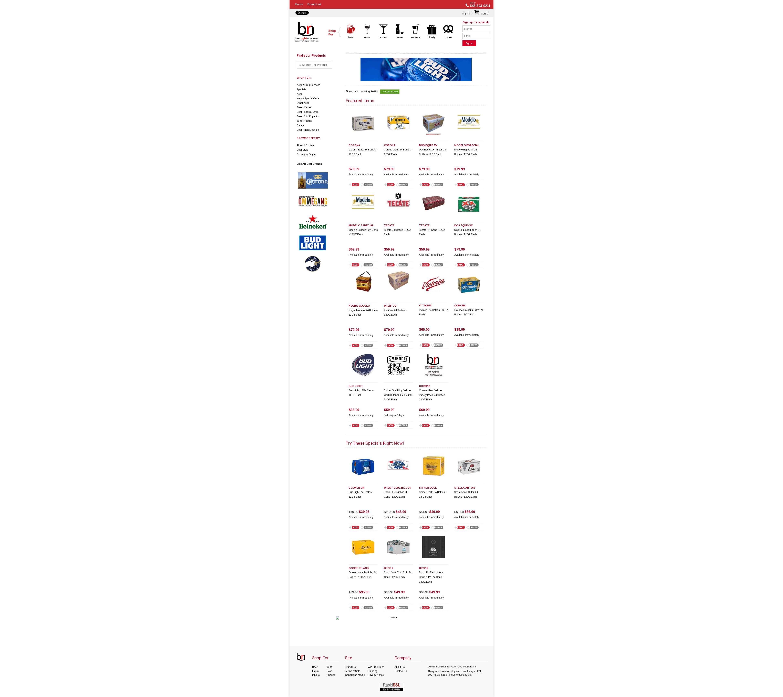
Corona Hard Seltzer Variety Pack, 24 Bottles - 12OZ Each (432, 395)
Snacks (331, 675)
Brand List (314, 4)
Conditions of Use (355, 675)
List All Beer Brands (309, 163)
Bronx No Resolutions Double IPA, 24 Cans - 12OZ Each (431, 577)
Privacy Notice (376, 675)
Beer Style (302, 149)
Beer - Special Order (308, 111)
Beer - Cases (304, 107)
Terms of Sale (352, 671)
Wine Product (304, 120)
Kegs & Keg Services (308, 85)
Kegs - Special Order (308, 98)
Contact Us (401, 671)
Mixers (316, 675)
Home (299, 4)
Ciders (300, 125)
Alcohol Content (305, 145)
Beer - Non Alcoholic (308, 129)
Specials (301, 89)
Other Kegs (303, 103)
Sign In (466, 13)
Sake (329, 671)
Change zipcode (390, 91)
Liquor (315, 671)
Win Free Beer (376, 667)
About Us (400, 667)
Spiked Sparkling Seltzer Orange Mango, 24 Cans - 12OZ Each (398, 395)
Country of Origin (306, 154)
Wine (329, 667)
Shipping (372, 671)
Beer (314, 667)
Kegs (299, 94)
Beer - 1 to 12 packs (308, 116)
